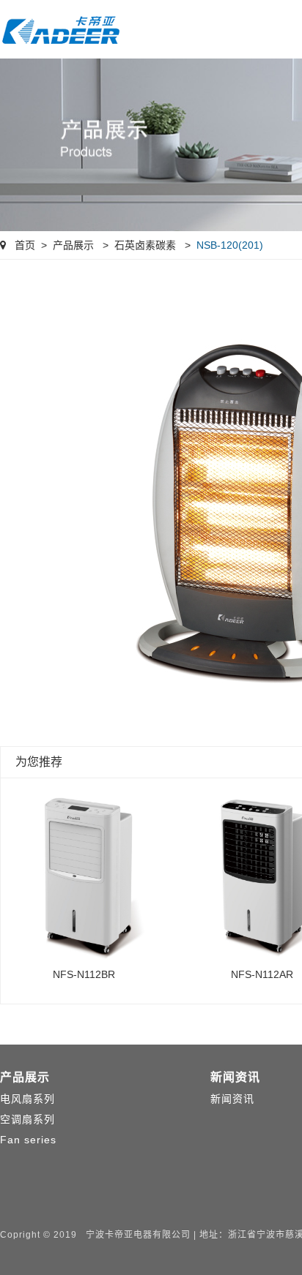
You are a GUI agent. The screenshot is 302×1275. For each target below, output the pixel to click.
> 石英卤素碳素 (136, 245)
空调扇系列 (27, 1119)
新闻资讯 (235, 1077)
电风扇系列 (27, 1099)
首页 (23, 245)
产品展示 (73, 245)
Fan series (28, 1140)
